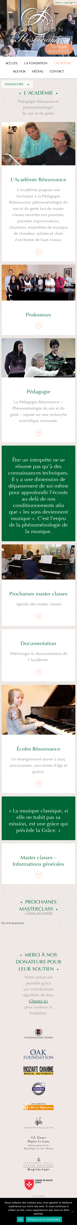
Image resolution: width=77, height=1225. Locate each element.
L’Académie (62, 63)
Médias (37, 71)
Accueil (11, 63)
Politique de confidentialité (44, 1219)
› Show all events (38, 913)
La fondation (35, 63)
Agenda (19, 71)
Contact (57, 71)
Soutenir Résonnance (58, 49)
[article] (38, 192)
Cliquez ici (38, 1001)
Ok (20, 1219)
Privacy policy (38, 1196)
